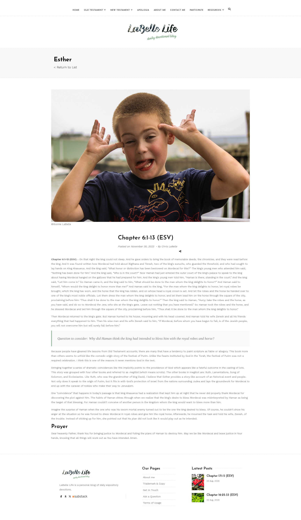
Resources (214, 10)
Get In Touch (150, 490)
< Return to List (65, 67)
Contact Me (177, 10)
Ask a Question (152, 496)
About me (149, 477)
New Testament (120, 10)
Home (76, 10)
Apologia (143, 10)
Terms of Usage (152, 502)
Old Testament (93, 10)
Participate (196, 10)
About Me (160, 10)
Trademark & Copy (154, 483)
